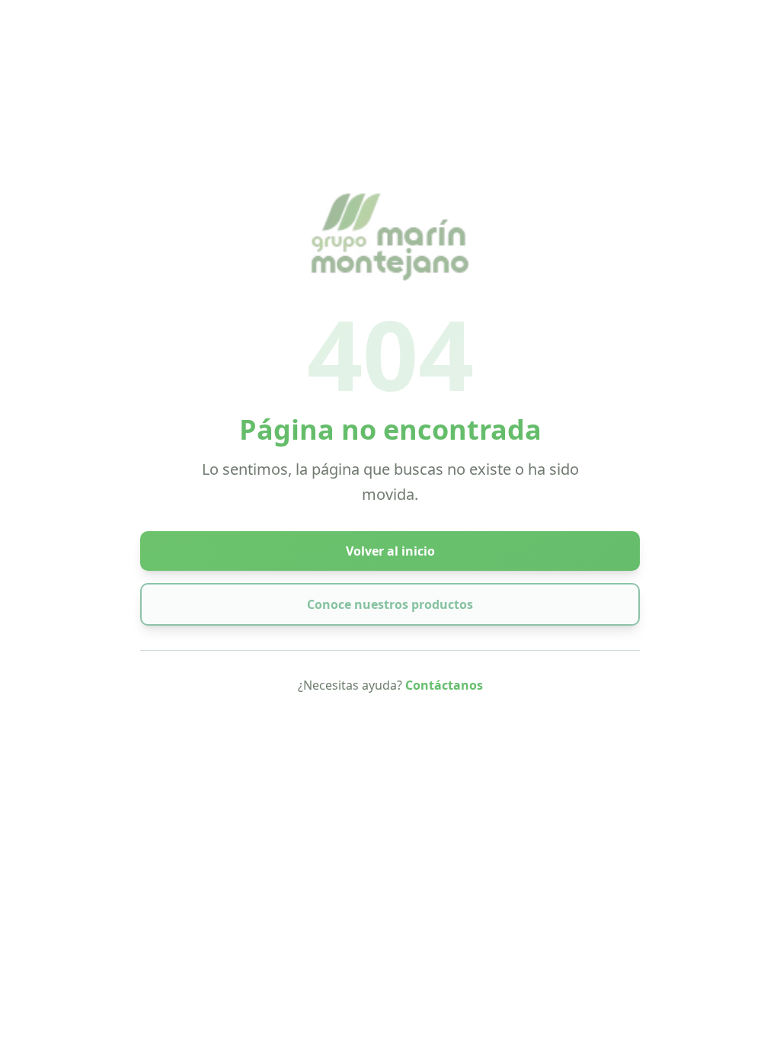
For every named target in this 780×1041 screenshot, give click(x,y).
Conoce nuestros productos (390, 604)
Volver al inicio (390, 551)
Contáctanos (444, 685)
